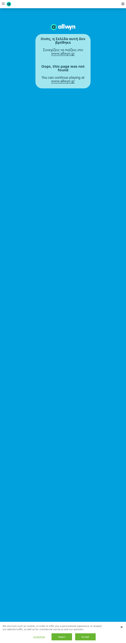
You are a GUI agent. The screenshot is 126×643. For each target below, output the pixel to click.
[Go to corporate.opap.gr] (15, 4)
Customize (39, 636)
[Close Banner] (122, 627)
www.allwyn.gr (63, 53)
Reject (61, 636)
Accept (85, 636)
